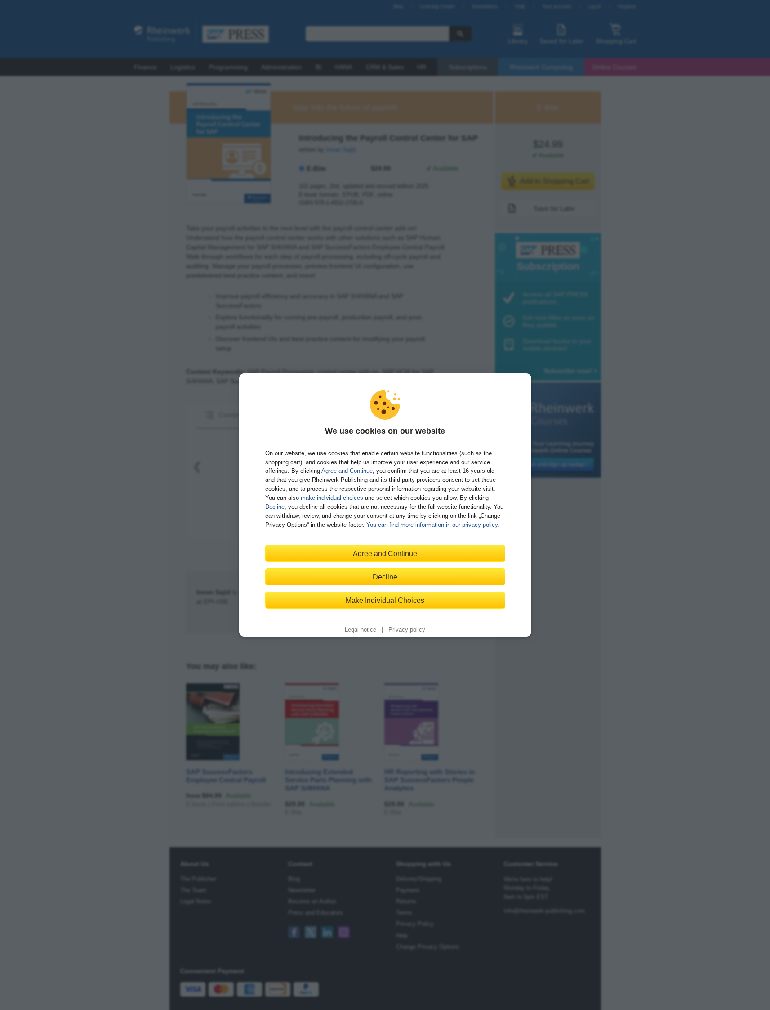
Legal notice (360, 630)
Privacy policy (406, 630)
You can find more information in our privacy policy (432, 524)
